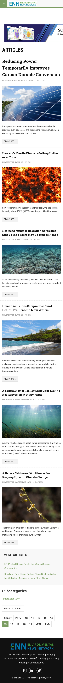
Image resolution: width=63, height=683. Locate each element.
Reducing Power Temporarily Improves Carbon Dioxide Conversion (31, 67)
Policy (43, 658)
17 (18, 624)
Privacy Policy (45, 678)
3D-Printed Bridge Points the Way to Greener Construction (27, 566)
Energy (49, 654)
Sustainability (11, 598)
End (47, 624)
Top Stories (14, 654)
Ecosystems (10, 658)
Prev (18, 618)
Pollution (23, 658)
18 (24, 624)
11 (32, 618)
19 (30, 624)
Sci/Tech (52, 658)
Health (22, 662)
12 (39, 618)
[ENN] (23, 3)
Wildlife (34, 658)
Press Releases (35, 662)
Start (8, 618)
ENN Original (28, 654)
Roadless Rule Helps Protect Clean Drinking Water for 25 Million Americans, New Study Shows (30, 576)
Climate (41, 654)
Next (38, 624)
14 (51, 618)
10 (26, 618)
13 (45, 618)
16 (11, 624)
